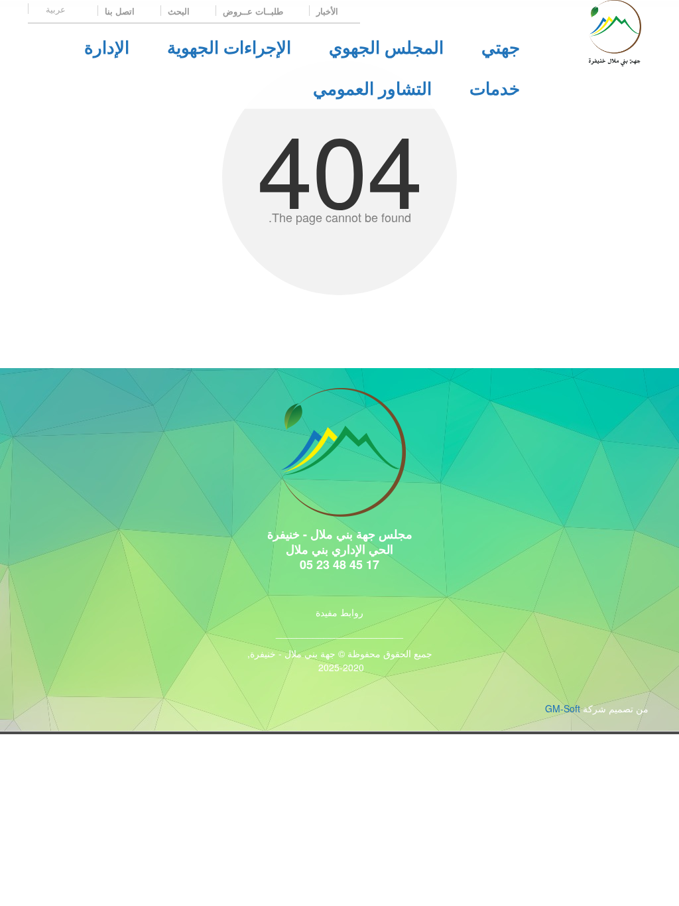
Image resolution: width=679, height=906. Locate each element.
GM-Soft (562, 708)
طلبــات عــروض (254, 11)
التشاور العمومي (372, 88)
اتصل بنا (121, 11)
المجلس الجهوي (386, 46)
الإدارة (106, 46)
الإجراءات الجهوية (229, 46)
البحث (180, 11)
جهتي (500, 46)
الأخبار (328, 11)
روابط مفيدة (339, 612)
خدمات (494, 88)
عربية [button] (54, 9)
